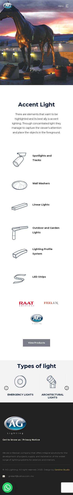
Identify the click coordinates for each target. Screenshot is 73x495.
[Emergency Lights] (20, 382)
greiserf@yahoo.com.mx (21, 476)
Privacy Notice (31, 439)
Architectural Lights (53, 396)
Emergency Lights (20, 394)
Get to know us (12, 439)
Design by (57, 469)
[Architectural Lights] (53, 382)
